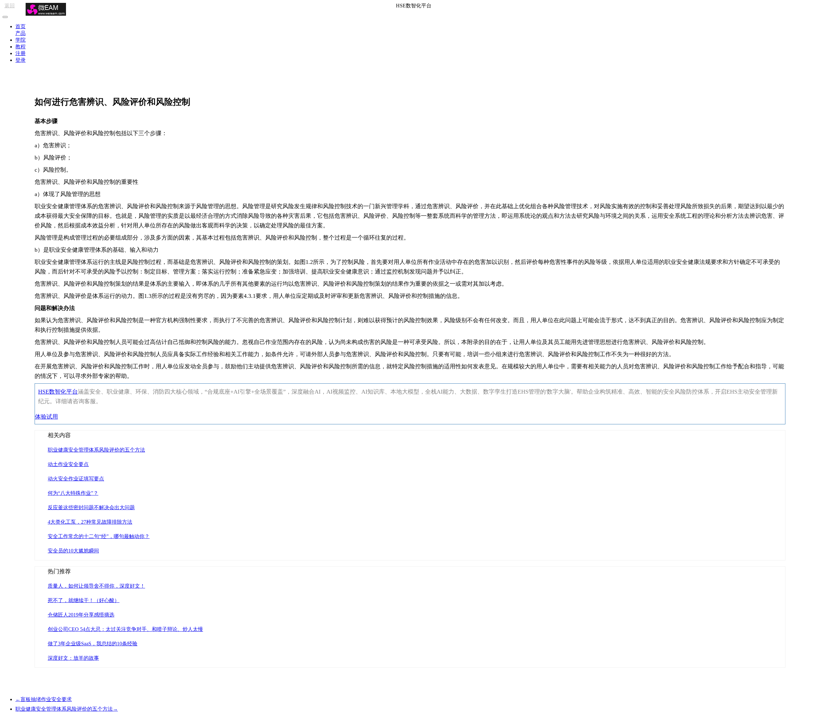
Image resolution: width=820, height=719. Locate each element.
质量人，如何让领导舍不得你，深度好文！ (96, 586)
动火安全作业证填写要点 (76, 478)
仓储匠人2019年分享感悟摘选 (81, 614)
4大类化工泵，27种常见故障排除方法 (90, 522)
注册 (20, 53)
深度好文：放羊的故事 (73, 658)
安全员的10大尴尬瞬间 (73, 550)
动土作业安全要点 (68, 464)
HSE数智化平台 (58, 391)
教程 (20, 46)
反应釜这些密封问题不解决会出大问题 (91, 507)
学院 (20, 40)
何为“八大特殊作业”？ (73, 493)
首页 (20, 26)
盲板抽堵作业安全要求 (43, 699)
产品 (20, 33)
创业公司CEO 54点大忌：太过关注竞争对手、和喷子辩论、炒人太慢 (125, 629)
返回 (9, 5)
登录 (20, 60)
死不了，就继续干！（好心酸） (83, 600)
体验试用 (46, 416)
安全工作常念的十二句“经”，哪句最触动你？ (99, 536)
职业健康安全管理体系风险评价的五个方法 (96, 450)
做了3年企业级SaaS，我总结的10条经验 (92, 643)
